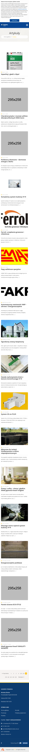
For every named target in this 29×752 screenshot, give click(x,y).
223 (11, 677)
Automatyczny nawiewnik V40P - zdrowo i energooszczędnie (13, 305)
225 (16, 677)
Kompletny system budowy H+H (13, 197)
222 (8, 677)
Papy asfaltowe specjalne (11, 269)
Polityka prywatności (20, 713)
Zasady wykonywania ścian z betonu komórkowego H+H (12, 378)
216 (23, 673)
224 (13, 677)
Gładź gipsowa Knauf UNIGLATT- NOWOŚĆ (13, 647)
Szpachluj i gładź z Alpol (10, 74)
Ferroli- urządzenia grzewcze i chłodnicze (12, 233)
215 (21, 673)
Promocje (3, 713)
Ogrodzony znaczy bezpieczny (12, 342)
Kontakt (17, 710)
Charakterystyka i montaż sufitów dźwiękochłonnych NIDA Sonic (14, 117)
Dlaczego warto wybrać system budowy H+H (13, 527)
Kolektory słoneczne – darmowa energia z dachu (13, 161)
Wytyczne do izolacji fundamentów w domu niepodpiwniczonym (10, 451)
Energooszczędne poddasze (11, 563)
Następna (20, 677)
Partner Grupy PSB (15, 743)
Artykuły (3, 715)
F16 (15, 749)
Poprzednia (6, 673)
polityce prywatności (22, 9)
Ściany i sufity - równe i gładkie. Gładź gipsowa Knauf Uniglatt (13, 489)
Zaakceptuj (14, 20)
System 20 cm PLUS (8, 414)
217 (26, 673)
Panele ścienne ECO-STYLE (11, 604)
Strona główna (7, 37)
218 (6, 677)
